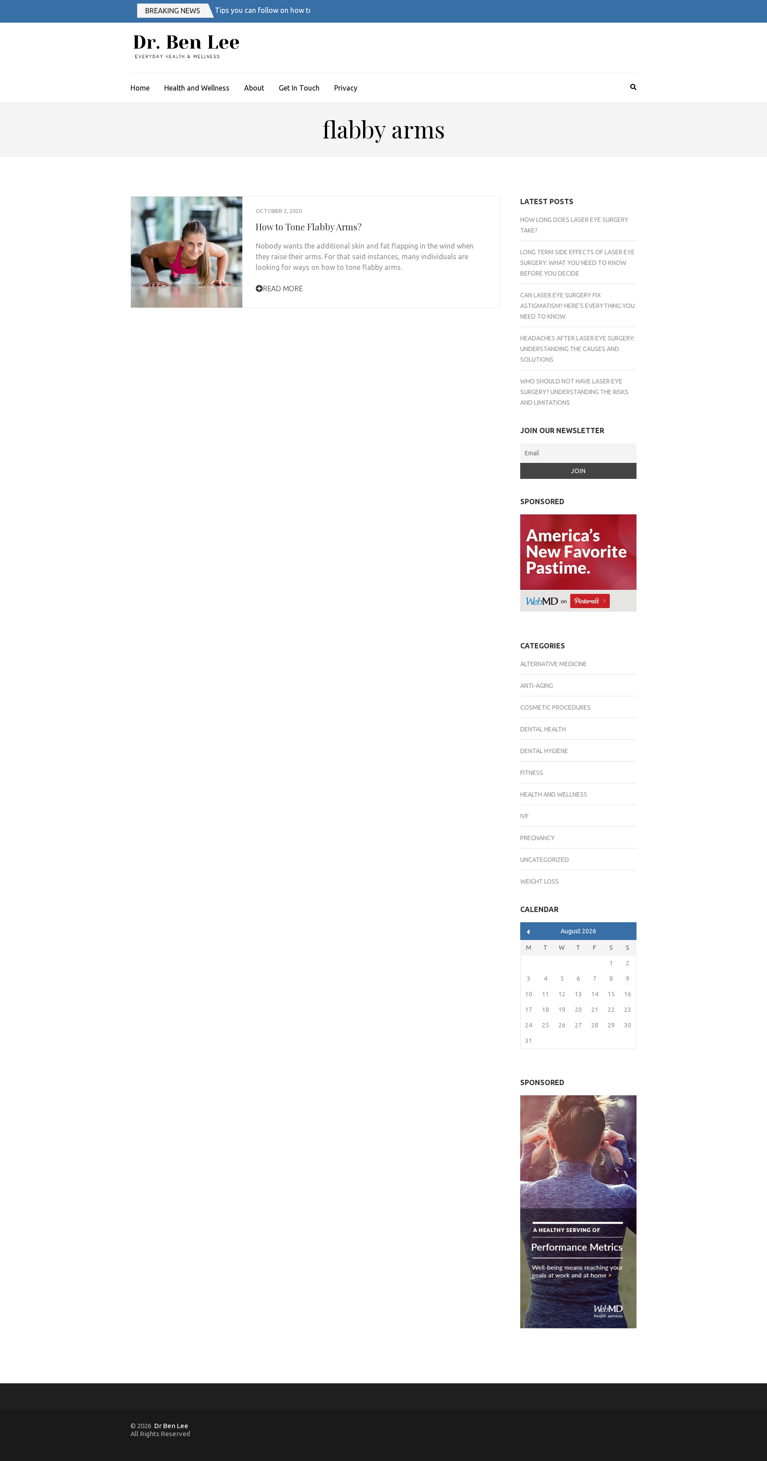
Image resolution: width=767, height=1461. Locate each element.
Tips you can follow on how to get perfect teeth (291, 10)
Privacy (345, 88)
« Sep (528, 931)
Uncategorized (544, 859)
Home (140, 88)
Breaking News (172, 11)
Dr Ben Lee (171, 1425)
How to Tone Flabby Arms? (309, 227)
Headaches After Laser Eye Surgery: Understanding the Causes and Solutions (577, 349)
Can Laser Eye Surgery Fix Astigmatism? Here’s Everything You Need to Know (577, 306)
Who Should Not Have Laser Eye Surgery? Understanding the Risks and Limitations (574, 392)
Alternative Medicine (553, 663)
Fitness (531, 772)
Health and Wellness (196, 88)
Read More (283, 288)
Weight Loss (539, 881)
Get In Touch (299, 88)
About (254, 88)
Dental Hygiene (544, 750)
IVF (524, 816)
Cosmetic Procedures (555, 707)
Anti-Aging (536, 685)
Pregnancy (537, 837)
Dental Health (543, 729)
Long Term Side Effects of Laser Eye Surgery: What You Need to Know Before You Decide (577, 263)
